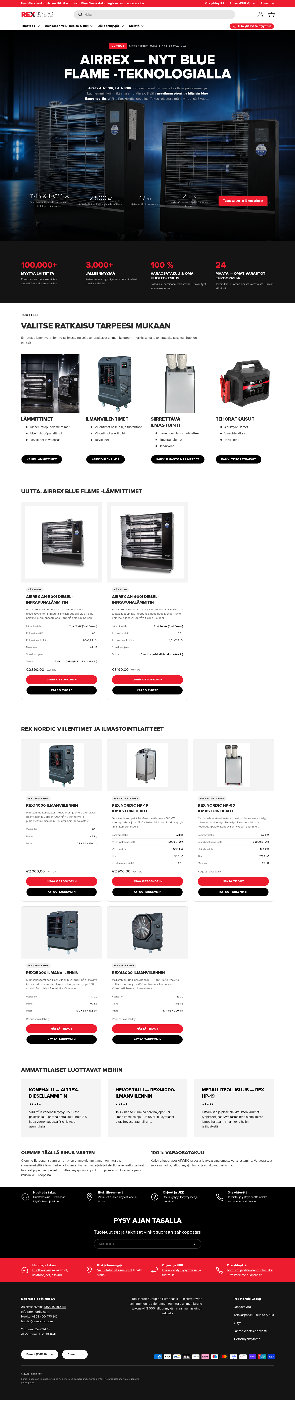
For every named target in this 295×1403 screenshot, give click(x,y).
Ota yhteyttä (214, 3)
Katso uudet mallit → (132, 3)
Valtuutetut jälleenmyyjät (114, 1270)
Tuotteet (28, 26)
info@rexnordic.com (35, 1312)
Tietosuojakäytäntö (247, 1339)
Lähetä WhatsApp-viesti (250, 1331)
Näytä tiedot (233, 881)
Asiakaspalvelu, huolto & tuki (66, 26)
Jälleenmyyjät (108, 26)
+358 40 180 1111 (55, 1307)
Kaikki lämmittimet (42, 459)
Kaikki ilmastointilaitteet (177, 459)
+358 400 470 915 (44, 1317)
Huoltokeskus (41, 1270)
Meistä (134, 26)
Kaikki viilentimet (106, 459)
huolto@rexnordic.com (37, 1321)
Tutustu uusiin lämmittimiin (243, 200)
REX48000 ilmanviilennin (138, 972)
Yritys (237, 1323)
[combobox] (155, 14)
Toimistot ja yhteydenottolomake (250, 1270)
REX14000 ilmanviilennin (52, 805)
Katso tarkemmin (62, 892)
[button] (271, 14)
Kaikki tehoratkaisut (238, 459)
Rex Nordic (36, 1373)
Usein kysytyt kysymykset (180, 1270)
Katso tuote (61, 690)
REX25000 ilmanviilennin (52, 972)
